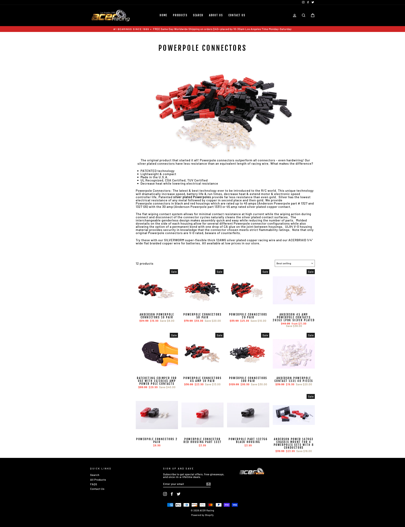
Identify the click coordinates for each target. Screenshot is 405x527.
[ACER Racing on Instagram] (165, 494)
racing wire (259, 163)
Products (180, 15)
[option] (202, 29)
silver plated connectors (156, 163)
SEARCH (198, 15)
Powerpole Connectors (153, 190)
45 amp (231, 206)
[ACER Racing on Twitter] (179, 494)
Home (163, 15)
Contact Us (236, 15)
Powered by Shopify (202, 515)
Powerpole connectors (217, 160)
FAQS (93, 484)
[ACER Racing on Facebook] (172, 494)
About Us (216, 15)
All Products (98, 479)
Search (94, 474)
